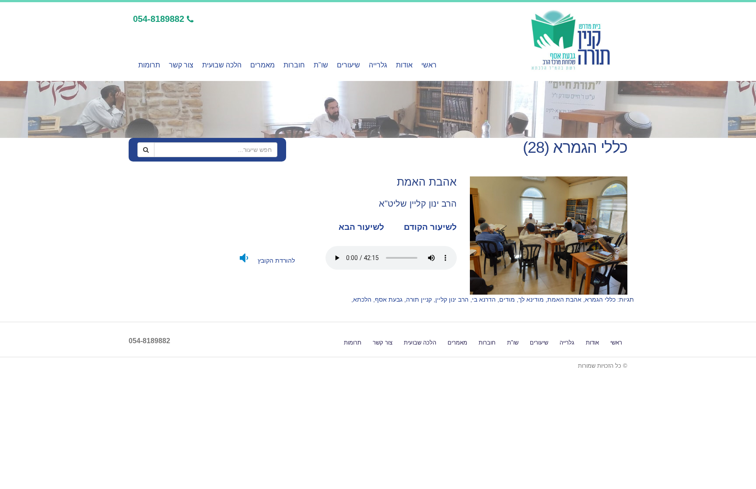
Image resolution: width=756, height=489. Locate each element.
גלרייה (378, 65)
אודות (404, 65)
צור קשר (181, 65)
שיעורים (348, 65)
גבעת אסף (388, 299)
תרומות (149, 65)
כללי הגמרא (600, 299)
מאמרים (262, 65)
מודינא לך (531, 299)
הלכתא (362, 299)
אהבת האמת (564, 299)
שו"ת (321, 65)
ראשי (429, 65)
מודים (507, 299)
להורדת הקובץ (275, 260)
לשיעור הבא (361, 227)
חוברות (294, 65)
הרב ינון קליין (452, 299)
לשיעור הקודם (429, 227)
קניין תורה (419, 299)
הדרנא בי (484, 299)
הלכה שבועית (222, 65)
